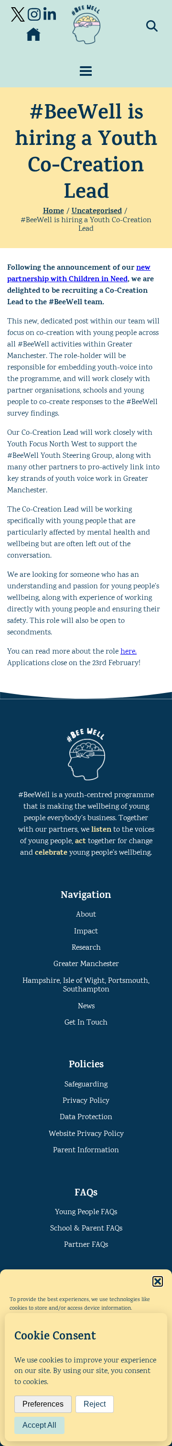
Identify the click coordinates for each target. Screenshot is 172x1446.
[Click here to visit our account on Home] (33, 34)
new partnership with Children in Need (78, 274)
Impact (86, 931)
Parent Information (86, 1150)
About (86, 914)
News (86, 1006)
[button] (157, 1281)
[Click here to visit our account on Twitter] (18, 14)
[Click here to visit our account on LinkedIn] (49, 14)
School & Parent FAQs (86, 1228)
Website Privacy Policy (86, 1134)
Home (53, 211)
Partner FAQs (86, 1245)
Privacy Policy (86, 1101)
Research (86, 948)
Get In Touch (86, 1022)
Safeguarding (86, 1084)
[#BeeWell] (86, 24)
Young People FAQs (86, 1212)
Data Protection (86, 1117)
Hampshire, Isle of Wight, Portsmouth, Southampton (86, 985)
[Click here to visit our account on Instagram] (34, 14)
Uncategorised (97, 211)
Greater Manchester (86, 964)
